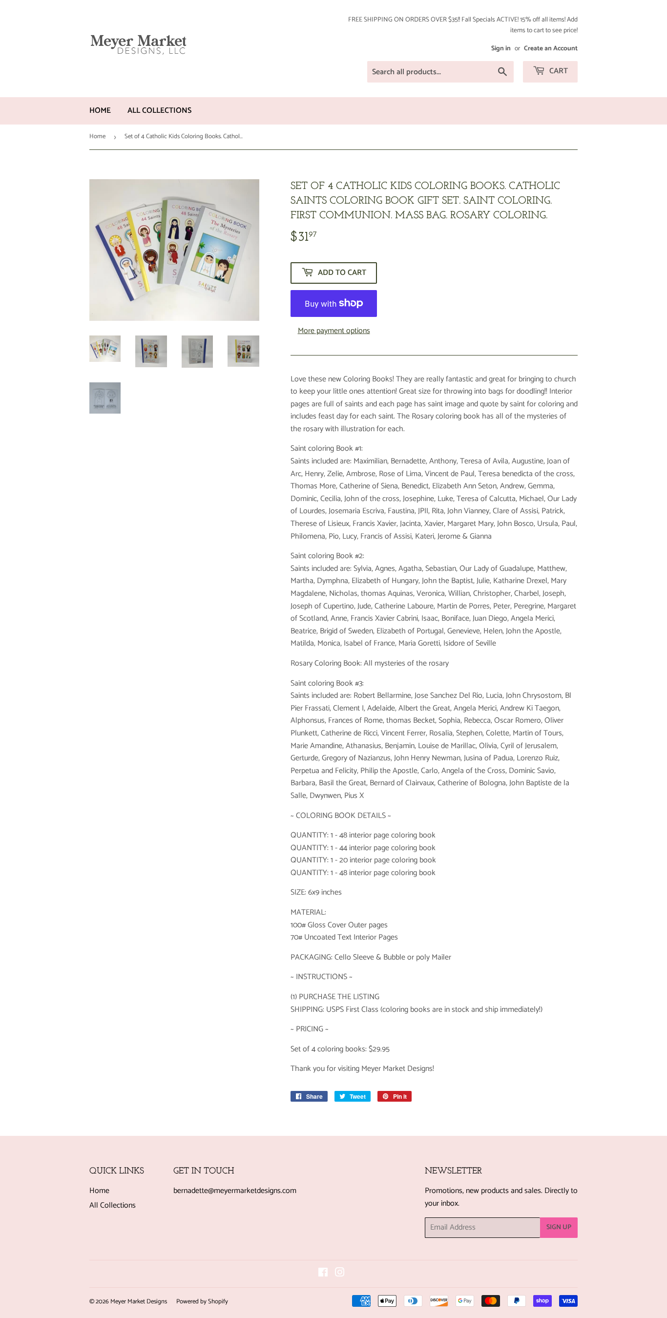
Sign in (501, 48)
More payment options (334, 331)
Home (100, 110)
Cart (557, 71)
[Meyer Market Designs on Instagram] (340, 1273)
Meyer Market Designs (138, 1302)
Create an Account (551, 48)
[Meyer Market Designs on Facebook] (323, 1273)
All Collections (159, 110)
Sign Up (558, 1227)
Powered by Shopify (202, 1302)
